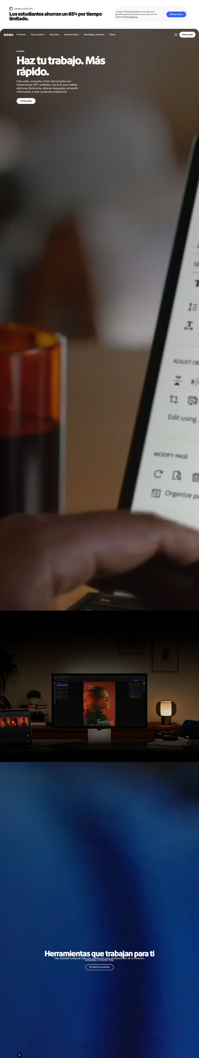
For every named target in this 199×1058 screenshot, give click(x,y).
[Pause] (20, 1055)
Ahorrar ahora (176, 14)
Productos (21, 34)
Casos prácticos (37, 34)
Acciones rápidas (71, 34)
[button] (176, 34)
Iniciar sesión (187, 34)
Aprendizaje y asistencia (94, 34)
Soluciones (54, 34)
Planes (112, 34)
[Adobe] (8, 34)
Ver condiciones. (131, 17)
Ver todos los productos (99, 967)
